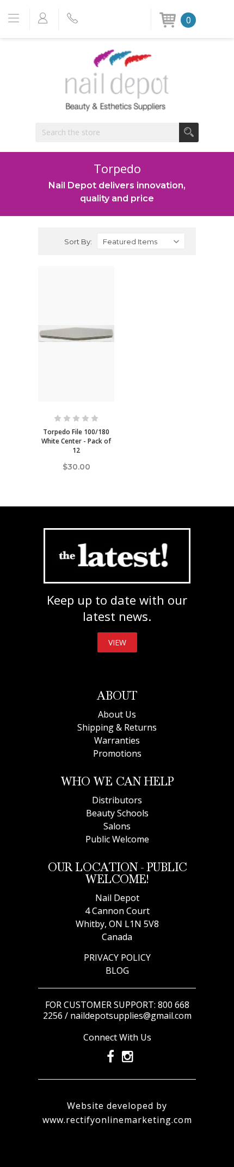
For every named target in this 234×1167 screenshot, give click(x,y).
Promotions (117, 753)
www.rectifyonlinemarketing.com (117, 1120)
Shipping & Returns (117, 727)
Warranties (117, 740)
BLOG (117, 970)
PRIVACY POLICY (117, 957)
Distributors (117, 800)
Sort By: (78, 241)
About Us (117, 714)
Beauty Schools (117, 813)
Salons (117, 826)
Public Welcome (117, 839)
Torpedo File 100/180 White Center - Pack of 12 (76, 441)
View (117, 642)
